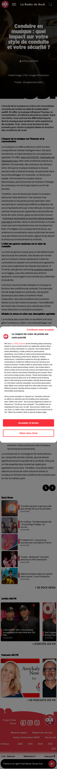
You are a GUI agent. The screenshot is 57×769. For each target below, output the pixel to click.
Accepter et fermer (28, 423)
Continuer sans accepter (40, 329)
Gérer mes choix (28, 433)
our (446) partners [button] (18, 343)
